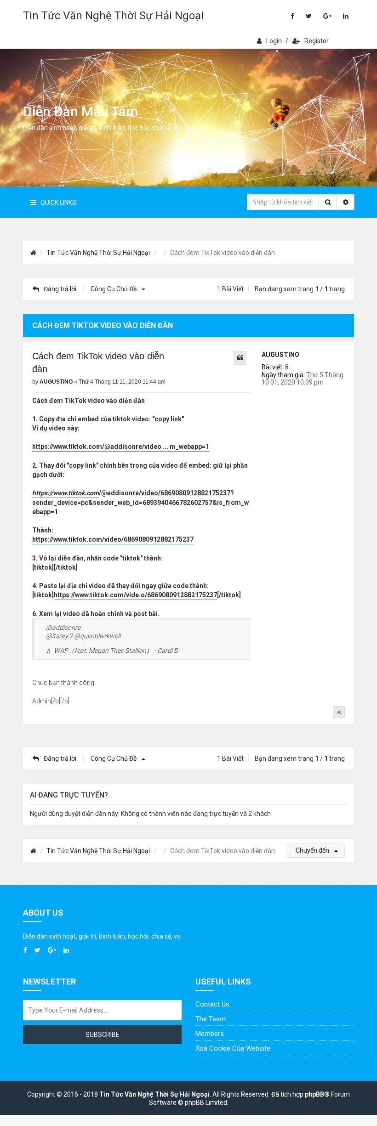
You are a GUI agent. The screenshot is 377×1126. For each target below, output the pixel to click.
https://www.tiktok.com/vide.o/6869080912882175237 (135, 595)
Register (316, 41)
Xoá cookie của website (232, 1048)
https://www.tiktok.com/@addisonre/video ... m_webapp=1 (120, 446)
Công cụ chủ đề (114, 289)
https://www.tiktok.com (65, 493)
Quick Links (58, 202)
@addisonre (63, 627)
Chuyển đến (313, 850)
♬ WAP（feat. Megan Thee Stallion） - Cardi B (112, 650)
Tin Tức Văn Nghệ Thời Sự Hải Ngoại (113, 15)
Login (274, 41)
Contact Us (212, 1004)
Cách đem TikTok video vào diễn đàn (98, 362)
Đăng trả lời (60, 289)
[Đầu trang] (339, 712)
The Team (210, 1019)
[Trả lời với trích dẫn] (240, 358)
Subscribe (103, 1034)
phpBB (314, 1094)
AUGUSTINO (280, 354)
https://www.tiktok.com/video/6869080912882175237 (113, 539)
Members (209, 1034)
